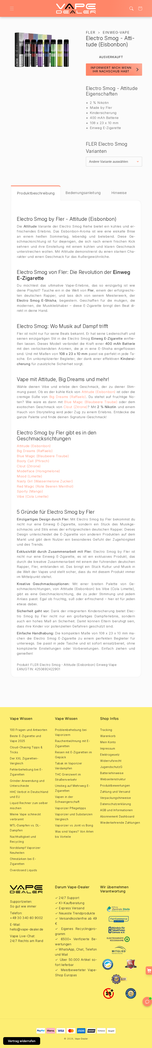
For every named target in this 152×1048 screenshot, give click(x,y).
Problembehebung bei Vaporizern (71, 732)
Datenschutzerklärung (115, 804)
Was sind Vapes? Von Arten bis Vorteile (74, 834)
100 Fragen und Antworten (28, 729)
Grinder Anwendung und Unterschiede (27, 783)
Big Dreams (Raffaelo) (67, 397)
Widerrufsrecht (110, 760)
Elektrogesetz (110, 754)
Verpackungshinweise (115, 797)
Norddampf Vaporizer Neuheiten (25, 850)
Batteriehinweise (112, 773)
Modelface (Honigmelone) (38, 471)
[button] (12, 8)
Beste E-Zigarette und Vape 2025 (25, 738)
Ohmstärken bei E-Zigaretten (23, 861)
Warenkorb (108, 736)
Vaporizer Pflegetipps (70, 808)
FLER (90, 32)
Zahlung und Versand (115, 791)
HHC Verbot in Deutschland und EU (29, 794)
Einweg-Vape (116, 32)
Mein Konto (108, 742)
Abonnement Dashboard (117, 816)
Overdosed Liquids (23, 870)
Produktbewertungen (115, 785)
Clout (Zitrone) (76, 407)
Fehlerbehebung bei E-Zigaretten (26, 772)
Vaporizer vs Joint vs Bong (74, 825)
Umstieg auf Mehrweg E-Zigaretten (72, 788)
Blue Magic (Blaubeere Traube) (91, 402)
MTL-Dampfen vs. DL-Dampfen (25, 828)
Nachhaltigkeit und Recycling (23, 839)
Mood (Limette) (29, 476)
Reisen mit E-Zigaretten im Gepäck (73, 755)
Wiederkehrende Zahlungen (120, 822)
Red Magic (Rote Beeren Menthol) (45, 486)
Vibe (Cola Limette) (32, 496)
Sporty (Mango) (30, 491)
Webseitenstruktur (113, 779)
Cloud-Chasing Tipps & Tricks (26, 750)
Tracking (106, 729)
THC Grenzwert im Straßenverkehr (68, 777)
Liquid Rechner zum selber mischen (29, 805)
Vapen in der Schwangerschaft (67, 799)
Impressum (107, 748)
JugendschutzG (111, 767)
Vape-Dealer (81, 1038)
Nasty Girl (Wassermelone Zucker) (45, 481)
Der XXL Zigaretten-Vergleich (24, 761)
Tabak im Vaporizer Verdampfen (68, 766)
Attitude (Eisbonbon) (99, 392)
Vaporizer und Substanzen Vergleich (73, 817)
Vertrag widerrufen (21, 1041)
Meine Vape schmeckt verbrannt (25, 817)
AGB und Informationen (116, 810)
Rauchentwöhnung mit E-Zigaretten (72, 743)
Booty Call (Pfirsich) (33, 461)
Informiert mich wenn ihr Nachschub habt (111, 69)
